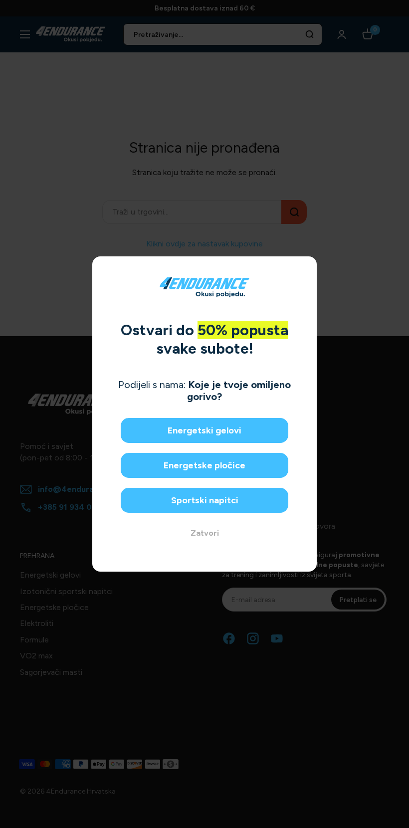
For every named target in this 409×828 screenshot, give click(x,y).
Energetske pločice (204, 465)
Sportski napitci (204, 500)
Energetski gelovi (204, 430)
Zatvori (205, 533)
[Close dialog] (305, 267)
